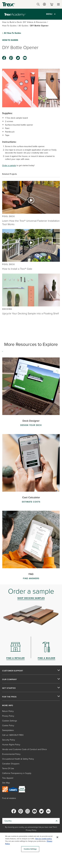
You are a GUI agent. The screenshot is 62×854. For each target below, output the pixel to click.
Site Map (6, 782)
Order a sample (9, 165)
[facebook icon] (4, 58)
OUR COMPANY (9, 679)
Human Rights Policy (11, 744)
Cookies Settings (30, 849)
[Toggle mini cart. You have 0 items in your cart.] (52, 4)
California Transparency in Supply (16, 773)
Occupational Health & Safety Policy (18, 758)
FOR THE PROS (9, 697)
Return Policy (8, 711)
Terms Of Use (8, 768)
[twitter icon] (18, 58)
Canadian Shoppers (10, 763)
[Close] (57, 837)
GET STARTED (9, 688)
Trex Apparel (7, 778)
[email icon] (25, 58)
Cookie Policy (8, 725)
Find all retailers (9, 798)
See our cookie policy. (43, 839)
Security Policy (8, 739)
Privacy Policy (8, 715)
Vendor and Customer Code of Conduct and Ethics (24, 749)
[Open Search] (38, 4)
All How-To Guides (12, 33)
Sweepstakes (8, 730)
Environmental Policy (11, 754)
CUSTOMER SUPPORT (12, 670)
